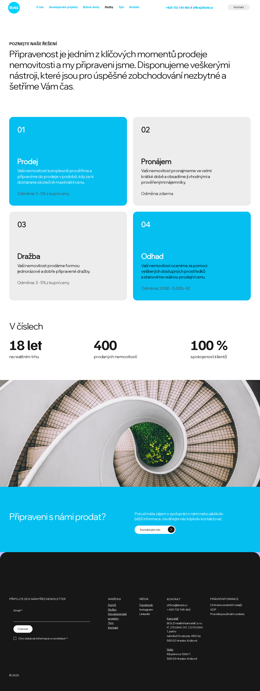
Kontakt (113, 627)
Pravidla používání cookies (227, 614)
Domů (112, 605)
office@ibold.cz (203, 7)
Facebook (146, 605)
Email (17, 610)
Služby (112, 609)
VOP (213, 609)
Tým (111, 623)
